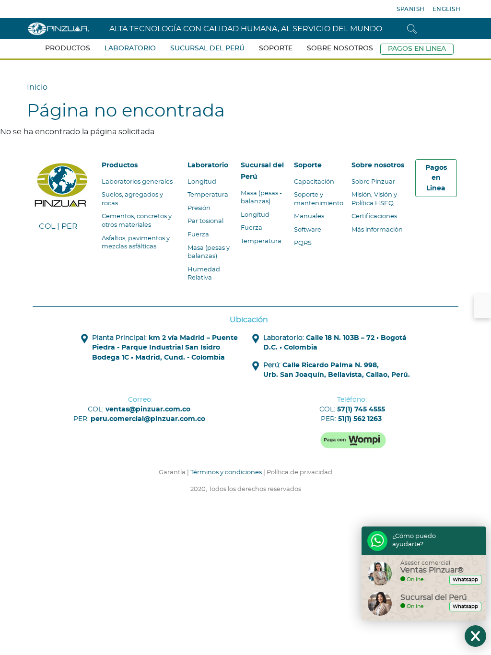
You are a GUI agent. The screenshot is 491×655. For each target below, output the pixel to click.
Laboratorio (130, 48)
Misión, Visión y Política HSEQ (374, 199)
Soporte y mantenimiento (318, 199)
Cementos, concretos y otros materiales (137, 220)
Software (307, 230)
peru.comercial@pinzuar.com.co (148, 419)
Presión (198, 208)
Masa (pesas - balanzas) (261, 197)
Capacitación (314, 182)
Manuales (309, 216)
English (447, 9)
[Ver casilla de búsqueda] (412, 28)
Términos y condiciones (226, 472)
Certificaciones (374, 216)
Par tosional (205, 221)
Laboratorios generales (137, 182)
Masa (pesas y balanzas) (208, 252)
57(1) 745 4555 (361, 409)
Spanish (411, 9)
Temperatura (207, 195)
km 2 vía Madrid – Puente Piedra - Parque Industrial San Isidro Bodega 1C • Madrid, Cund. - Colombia (165, 348)
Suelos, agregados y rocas (132, 199)
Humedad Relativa (203, 274)
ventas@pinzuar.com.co (147, 409)
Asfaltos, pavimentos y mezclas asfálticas (136, 242)
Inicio (37, 87)
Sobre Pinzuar (373, 182)
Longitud (201, 182)
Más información (377, 230)
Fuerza (198, 235)
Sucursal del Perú (207, 48)
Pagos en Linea (417, 49)
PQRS (303, 243)
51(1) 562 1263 (360, 419)
